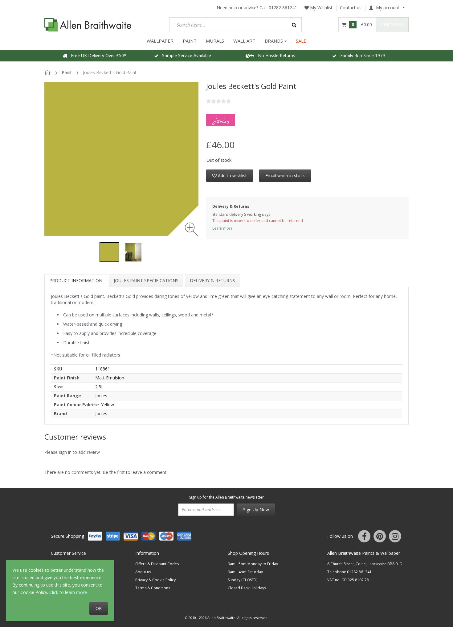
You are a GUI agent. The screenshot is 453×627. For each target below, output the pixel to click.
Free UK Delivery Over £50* (96, 55)
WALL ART (244, 41)
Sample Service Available (184, 55)
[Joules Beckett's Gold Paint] (109, 252)
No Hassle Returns (274, 55)
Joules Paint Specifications (146, 280)
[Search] (294, 25)
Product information (75, 280)
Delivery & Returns (212, 280)
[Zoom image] (191, 229)
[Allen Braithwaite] (88, 24)
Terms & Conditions (152, 588)
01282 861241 (283, 7)
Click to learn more (68, 592)
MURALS (215, 41)
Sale (301, 41)
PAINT (190, 41)
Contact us (350, 7)
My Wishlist (321, 7)
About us (143, 572)
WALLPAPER (160, 41)
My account (387, 7)
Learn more (222, 228)
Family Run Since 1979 (361, 55)
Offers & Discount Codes (157, 563)
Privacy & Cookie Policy (155, 580)
